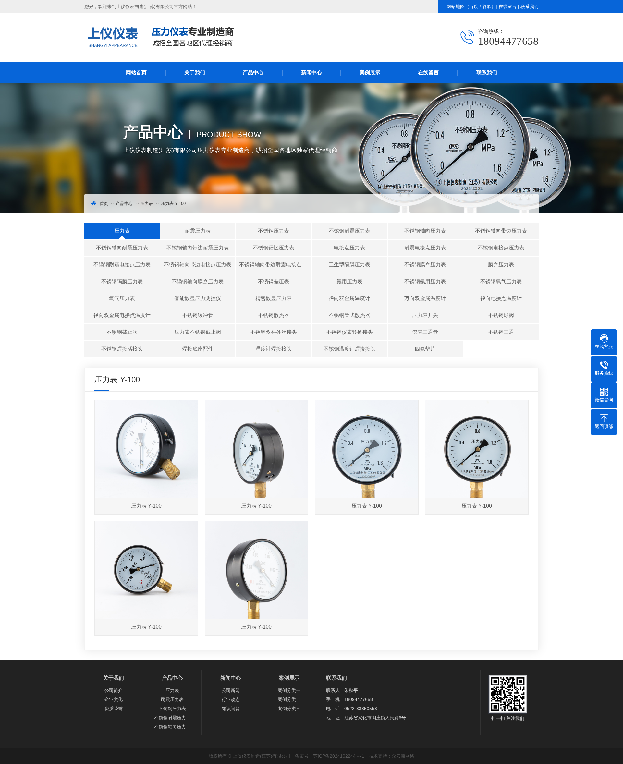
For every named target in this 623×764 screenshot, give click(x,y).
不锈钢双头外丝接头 (273, 332)
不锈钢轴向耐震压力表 (122, 247)
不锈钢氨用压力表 (425, 281)
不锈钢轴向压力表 (425, 231)
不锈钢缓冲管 (197, 315)
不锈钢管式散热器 (349, 315)
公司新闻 (231, 690)
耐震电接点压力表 (425, 247)
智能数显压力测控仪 (197, 298)
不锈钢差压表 (273, 281)
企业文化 (113, 699)
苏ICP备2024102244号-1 (338, 755)
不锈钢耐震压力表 (349, 231)
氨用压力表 (349, 281)
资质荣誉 (113, 708)
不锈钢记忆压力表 (273, 247)
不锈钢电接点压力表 (501, 247)
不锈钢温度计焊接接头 (349, 349)
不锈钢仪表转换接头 (349, 332)
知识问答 (231, 708)
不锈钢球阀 (501, 315)
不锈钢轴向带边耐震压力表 (197, 247)
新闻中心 (311, 72)
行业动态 (231, 699)
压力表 (146, 203)
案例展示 (370, 72)
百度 (473, 6)
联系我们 (529, 6)
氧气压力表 (122, 298)
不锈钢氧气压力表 (501, 281)
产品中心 (253, 72)
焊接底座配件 (197, 349)
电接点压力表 (349, 247)
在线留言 (507, 6)
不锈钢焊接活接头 (122, 349)
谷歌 (486, 6)
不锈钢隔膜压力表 (122, 281)
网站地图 (455, 6)
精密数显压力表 (273, 298)
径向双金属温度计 (349, 298)
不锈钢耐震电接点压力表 (122, 264)
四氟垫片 (425, 349)
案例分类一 (289, 690)
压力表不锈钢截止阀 (197, 332)
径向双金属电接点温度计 (122, 315)
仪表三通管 (425, 332)
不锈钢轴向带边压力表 (501, 231)
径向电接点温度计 (501, 298)
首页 (104, 203)
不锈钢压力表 (273, 231)
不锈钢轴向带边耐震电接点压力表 (275, 264)
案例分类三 (289, 708)
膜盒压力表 (501, 264)
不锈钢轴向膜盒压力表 (198, 281)
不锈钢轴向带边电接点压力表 (197, 264)
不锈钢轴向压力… (172, 726)
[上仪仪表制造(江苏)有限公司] (162, 52)
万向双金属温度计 (425, 298)
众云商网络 (403, 755)
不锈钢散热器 (273, 315)
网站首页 (136, 72)
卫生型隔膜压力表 (349, 264)
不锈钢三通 (501, 332)
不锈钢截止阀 (122, 332)
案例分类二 (289, 699)
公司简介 (113, 690)
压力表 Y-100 (173, 203)
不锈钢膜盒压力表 (425, 264)
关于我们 (194, 72)
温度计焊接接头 (273, 349)
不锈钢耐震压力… (172, 717)
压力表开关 (425, 315)
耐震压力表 (198, 231)
